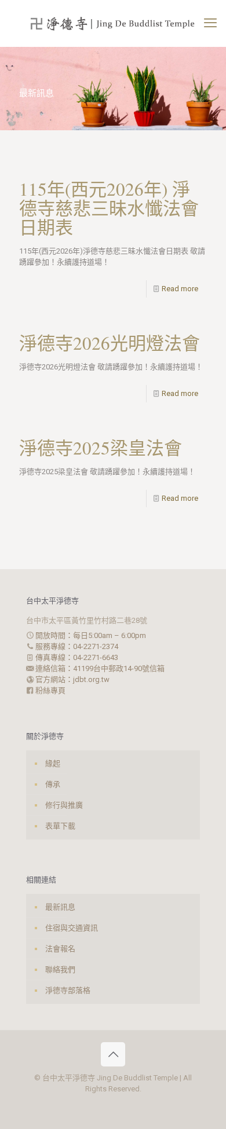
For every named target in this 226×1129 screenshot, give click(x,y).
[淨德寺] (113, 23)
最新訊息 (60, 907)
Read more (180, 288)
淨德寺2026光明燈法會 (109, 343)
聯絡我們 (60, 969)
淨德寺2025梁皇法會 (100, 447)
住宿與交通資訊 (71, 927)
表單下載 (60, 826)
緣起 (52, 763)
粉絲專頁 (49, 690)
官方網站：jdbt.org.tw (72, 679)
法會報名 (60, 948)
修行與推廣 (64, 805)
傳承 (52, 784)
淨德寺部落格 (67, 990)
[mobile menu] (210, 23)
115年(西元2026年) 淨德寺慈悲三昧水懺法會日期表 (109, 208)
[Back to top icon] (113, 1054)
